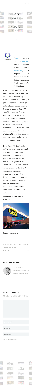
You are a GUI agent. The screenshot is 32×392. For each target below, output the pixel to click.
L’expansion (14, 233)
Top (27, 251)
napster (21, 244)
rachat (26, 244)
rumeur (19, 58)
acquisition (10, 244)
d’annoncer (18, 70)
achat (4, 244)
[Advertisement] (17, 239)
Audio (19, 30)
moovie (16, 14)
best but (16, 244)
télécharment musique (9, 247)
